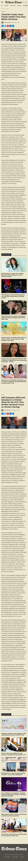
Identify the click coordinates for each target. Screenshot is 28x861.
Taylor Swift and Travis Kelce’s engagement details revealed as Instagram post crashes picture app (13, 318)
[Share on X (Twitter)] (5, 26)
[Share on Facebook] (2, 26)
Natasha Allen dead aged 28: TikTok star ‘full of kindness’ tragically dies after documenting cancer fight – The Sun (14, 360)
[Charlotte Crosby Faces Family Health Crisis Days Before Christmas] (14, 35)
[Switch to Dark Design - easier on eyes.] (24, 2)
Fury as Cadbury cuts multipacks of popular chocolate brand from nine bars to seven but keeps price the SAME (13, 794)
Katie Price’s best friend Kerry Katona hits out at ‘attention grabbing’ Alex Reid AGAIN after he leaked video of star (13, 381)
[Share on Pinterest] (8, 26)
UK (2, 5)
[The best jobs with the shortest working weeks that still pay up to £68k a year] (14, 825)
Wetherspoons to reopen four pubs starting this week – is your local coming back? (13, 773)
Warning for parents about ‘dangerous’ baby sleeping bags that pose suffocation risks (13, 734)
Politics (12, 5)
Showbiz (3, 11)
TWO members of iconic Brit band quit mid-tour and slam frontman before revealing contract (13, 296)
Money (19, 5)
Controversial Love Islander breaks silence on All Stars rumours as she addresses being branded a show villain (14, 339)
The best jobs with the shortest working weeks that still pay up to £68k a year (14, 835)
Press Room (8, 22)
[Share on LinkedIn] (10, 26)
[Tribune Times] (13, 2)
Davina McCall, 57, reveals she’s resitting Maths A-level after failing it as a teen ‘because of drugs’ (12, 275)
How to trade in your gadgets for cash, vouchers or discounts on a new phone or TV (13, 754)
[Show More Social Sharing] (16, 26)
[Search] (26, 2)
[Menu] (2, 2)
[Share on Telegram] (13, 26)
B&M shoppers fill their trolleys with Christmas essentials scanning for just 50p (14, 815)
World (6, 5)
